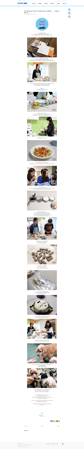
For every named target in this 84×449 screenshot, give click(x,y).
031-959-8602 (31, 445)
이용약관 (49, 445)
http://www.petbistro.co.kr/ (42, 90)
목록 (42, 426)
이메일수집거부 (56, 445)
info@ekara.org (21, 445)
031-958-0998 (26, 445)
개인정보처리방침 (52, 445)
